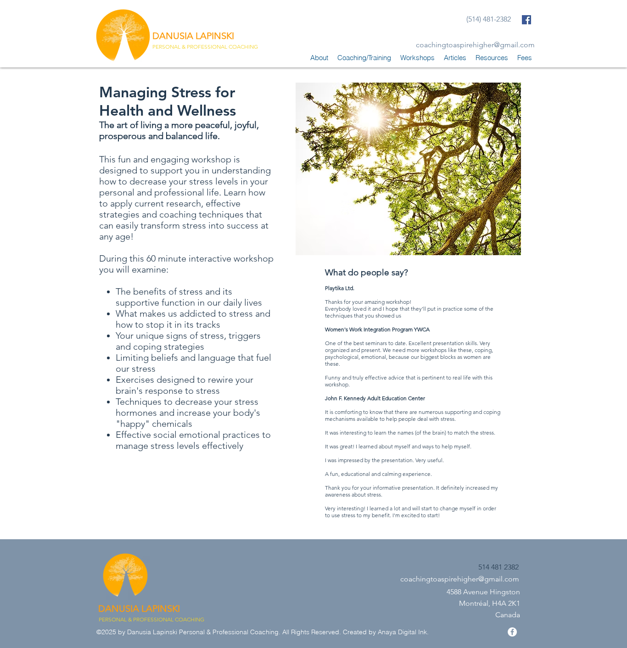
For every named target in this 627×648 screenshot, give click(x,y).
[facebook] (526, 19)
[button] (364, 58)
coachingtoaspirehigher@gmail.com (475, 44)
